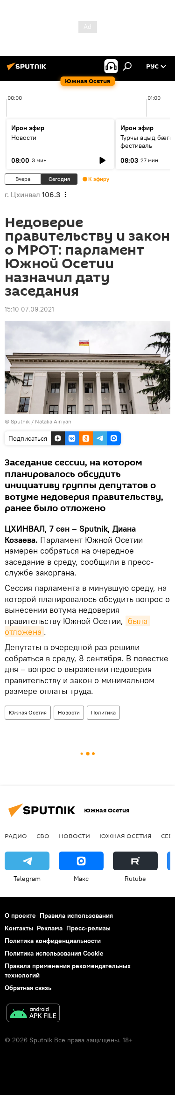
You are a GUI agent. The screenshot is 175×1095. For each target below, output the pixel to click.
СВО (42, 836)
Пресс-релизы (88, 928)
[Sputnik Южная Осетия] (28, 70)
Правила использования (76, 915)
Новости (23, 137)
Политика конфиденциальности (53, 940)
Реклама (50, 928)
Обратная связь (28, 988)
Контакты (19, 928)
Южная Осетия (28, 712)
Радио (16, 836)
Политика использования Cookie (54, 953)
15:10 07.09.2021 (29, 309)
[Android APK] (33, 1014)
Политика (103, 712)
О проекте (20, 915)
